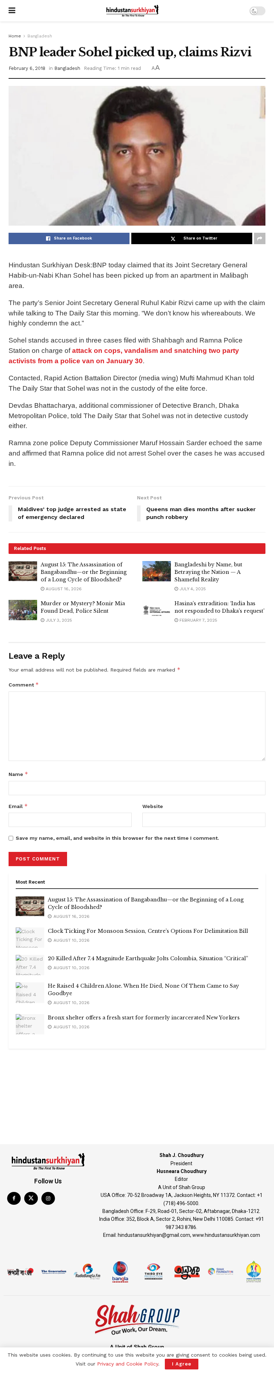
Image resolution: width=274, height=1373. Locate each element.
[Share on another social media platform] (259, 238)
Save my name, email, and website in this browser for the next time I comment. (117, 838)
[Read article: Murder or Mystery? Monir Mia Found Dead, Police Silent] (23, 610)
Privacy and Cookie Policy (127, 1364)
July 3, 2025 (58, 620)
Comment (24, 684)
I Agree (181, 1364)
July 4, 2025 (192, 588)
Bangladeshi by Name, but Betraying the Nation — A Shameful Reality (208, 572)
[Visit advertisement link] (137, 1067)
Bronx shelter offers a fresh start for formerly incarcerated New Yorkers (144, 1017)
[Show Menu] (12, 10)
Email (18, 806)
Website (152, 806)
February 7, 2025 (197, 620)
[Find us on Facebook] (14, 1198)
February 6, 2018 (27, 68)
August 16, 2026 (63, 588)
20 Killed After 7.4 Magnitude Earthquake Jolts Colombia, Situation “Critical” (148, 958)
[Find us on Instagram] (48, 1198)
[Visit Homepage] (132, 11)
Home (15, 36)
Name (18, 774)
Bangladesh (39, 36)
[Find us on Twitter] (31, 1198)
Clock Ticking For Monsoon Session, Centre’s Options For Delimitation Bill (148, 931)
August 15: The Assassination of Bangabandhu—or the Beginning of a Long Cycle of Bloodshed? (84, 572)
